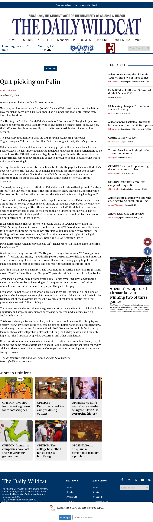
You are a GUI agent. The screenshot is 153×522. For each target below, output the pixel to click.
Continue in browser (83, 517)
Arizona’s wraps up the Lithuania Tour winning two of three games (128, 76)
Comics (86, 40)
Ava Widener (113, 217)
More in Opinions (16, 373)
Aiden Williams (114, 173)
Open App (65, 517)
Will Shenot (112, 81)
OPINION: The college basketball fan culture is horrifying (49, 451)
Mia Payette (112, 157)
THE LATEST (117, 65)
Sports (28, 40)
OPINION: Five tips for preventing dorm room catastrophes (128, 168)
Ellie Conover (113, 142)
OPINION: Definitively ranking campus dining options (126, 183)
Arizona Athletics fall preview (126, 213)
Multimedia (122, 40)
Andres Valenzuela (115, 205)
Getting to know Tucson (122, 137)
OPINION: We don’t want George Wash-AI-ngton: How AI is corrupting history (85, 408)
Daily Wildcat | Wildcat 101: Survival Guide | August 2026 (129, 92)
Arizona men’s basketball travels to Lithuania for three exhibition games (130, 123)
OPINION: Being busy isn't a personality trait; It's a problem (85, 451)
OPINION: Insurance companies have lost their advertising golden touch (15, 451)
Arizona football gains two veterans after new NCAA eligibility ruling (129, 199)
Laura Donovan (8, 90)
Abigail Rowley (114, 189)
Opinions (101, 40)
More (138, 40)
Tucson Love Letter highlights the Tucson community (128, 152)
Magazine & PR (66, 40)
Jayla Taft (112, 113)
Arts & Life (45, 40)
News (12, 40)
